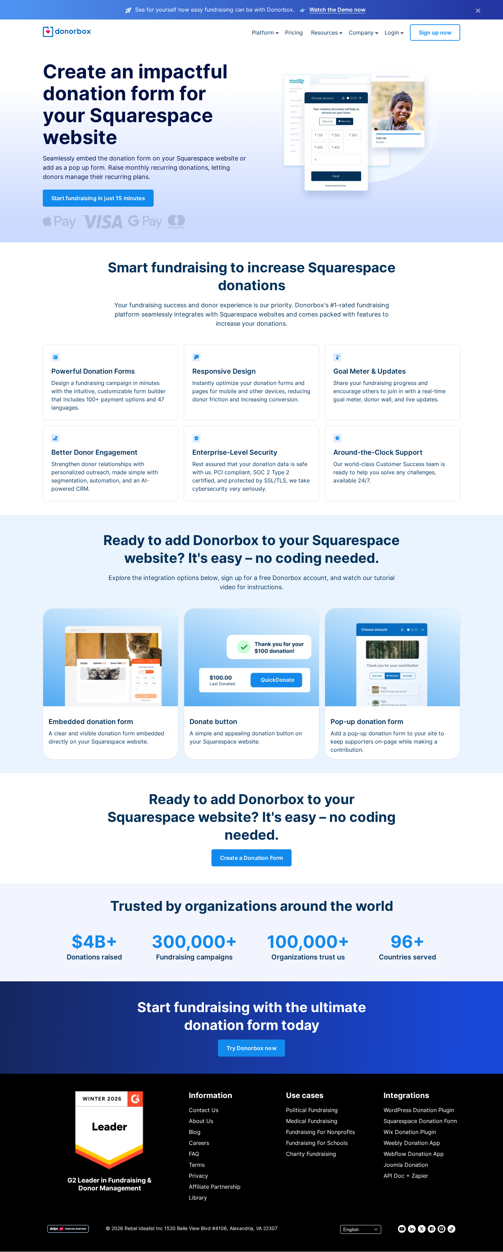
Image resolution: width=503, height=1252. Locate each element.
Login (392, 32)
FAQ (194, 1153)
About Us (201, 1121)
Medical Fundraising (311, 1121)
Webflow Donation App (414, 1153)
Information (210, 1095)
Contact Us (203, 1110)
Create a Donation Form (251, 857)
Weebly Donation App (412, 1142)
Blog (195, 1131)
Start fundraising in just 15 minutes (98, 198)
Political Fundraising (312, 1110)
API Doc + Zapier (406, 1175)
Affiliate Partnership (215, 1186)
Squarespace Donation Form (420, 1121)
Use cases (304, 1095)
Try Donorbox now (251, 1048)
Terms (197, 1164)
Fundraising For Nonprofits (320, 1131)
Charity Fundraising (311, 1153)
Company (361, 32)
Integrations (406, 1095)
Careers (199, 1142)
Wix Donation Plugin (410, 1131)
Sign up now (435, 32)
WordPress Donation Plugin (419, 1110)
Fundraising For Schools (317, 1142)
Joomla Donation (406, 1164)
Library (198, 1197)
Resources (324, 32)
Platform (263, 32)
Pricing (294, 32)
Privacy (198, 1175)
